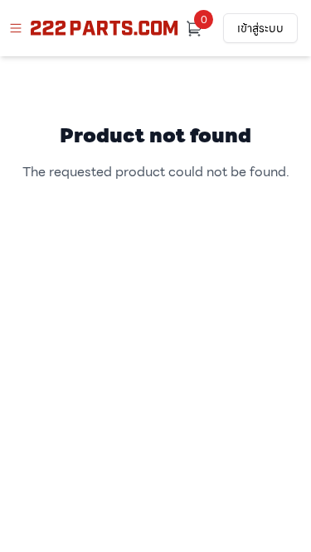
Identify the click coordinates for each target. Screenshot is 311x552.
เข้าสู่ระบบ (260, 28)
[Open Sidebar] (15, 28)
